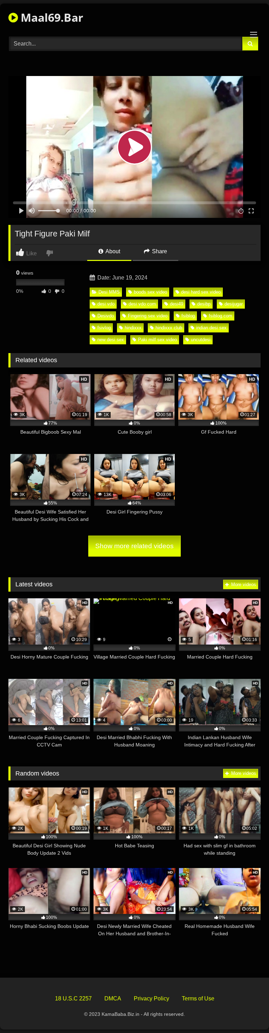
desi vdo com (142, 304)
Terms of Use (198, 998)
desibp (204, 304)
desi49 (176, 304)
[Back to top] (247, 1012)
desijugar (234, 304)
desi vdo (106, 304)
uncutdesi (201, 339)
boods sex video (150, 292)
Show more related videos (134, 546)
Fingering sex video (147, 315)
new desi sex (110, 339)
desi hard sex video (201, 292)
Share (159, 251)
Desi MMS (109, 292)
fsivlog (104, 327)
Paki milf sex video (157, 339)
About (112, 251)
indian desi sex (211, 327)
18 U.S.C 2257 (73, 998)
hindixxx (133, 327)
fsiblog (188, 315)
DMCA (112, 998)
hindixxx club (169, 327)
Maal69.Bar (50, 17)
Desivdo (105, 315)
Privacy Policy (151, 998)
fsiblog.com (220, 315)
